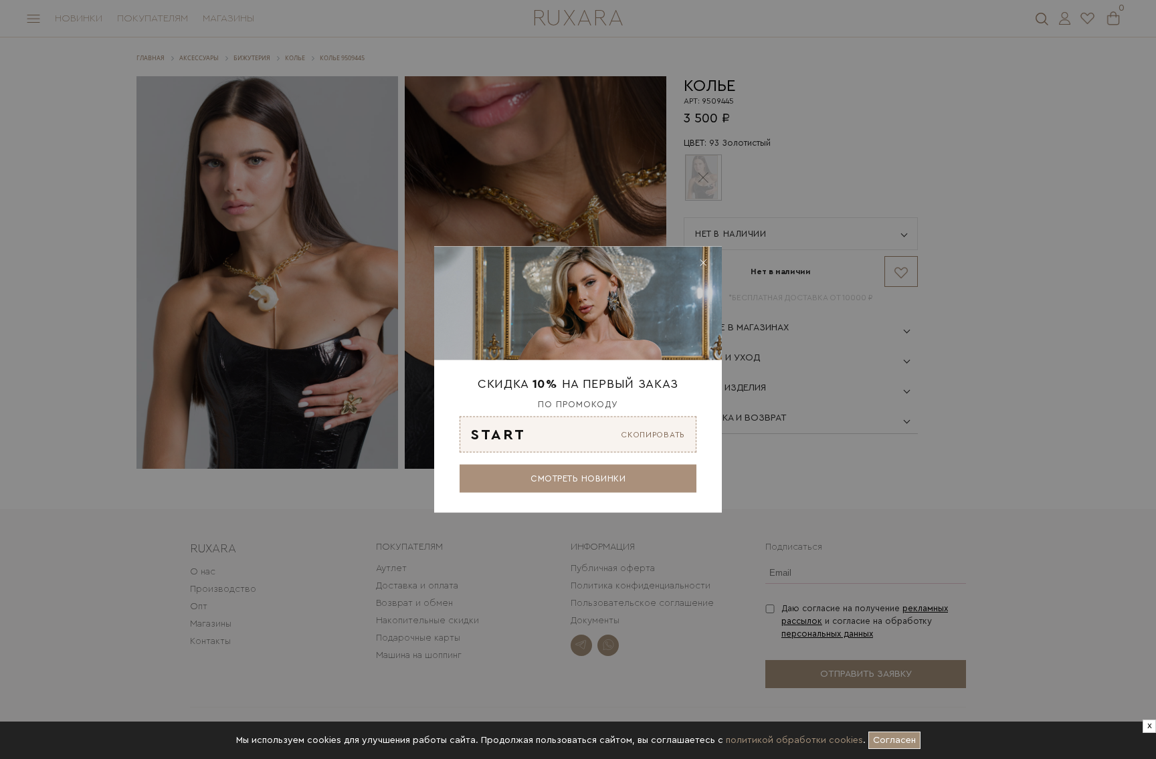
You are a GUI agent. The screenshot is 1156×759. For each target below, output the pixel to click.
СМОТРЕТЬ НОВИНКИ (578, 478)
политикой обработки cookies (794, 740)
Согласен (897, 738)
